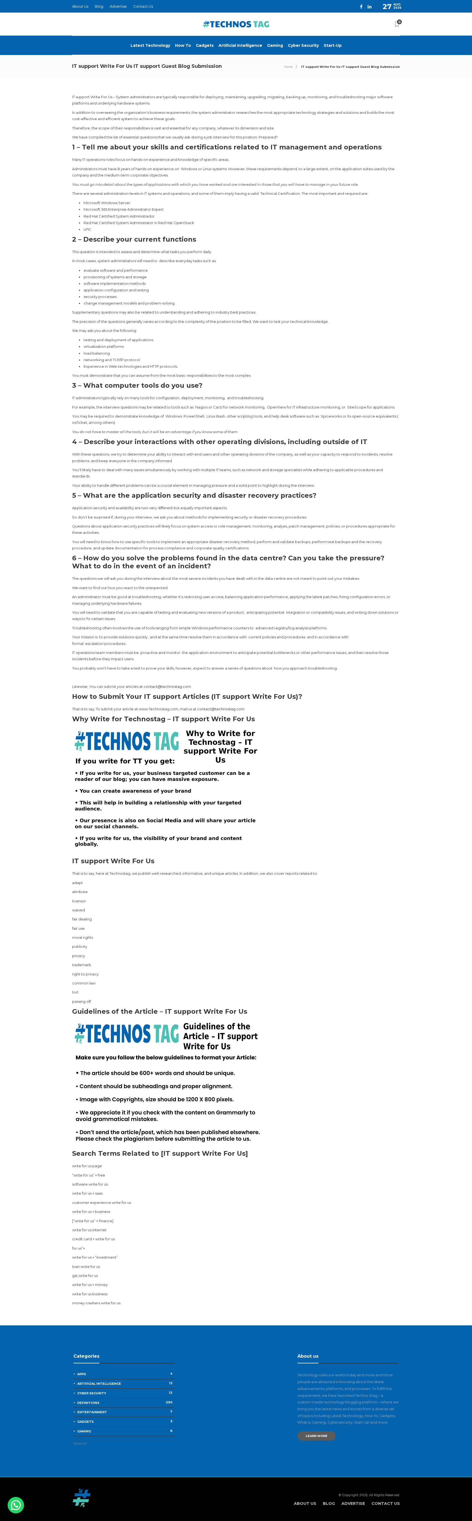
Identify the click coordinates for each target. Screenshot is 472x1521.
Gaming (275, 45)
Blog (99, 6)
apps (124, 1374)
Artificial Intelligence (240, 45)
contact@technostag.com (167, 686)
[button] (16, 1505)
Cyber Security (303, 45)
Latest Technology (150, 45)
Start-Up (333, 45)
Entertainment (124, 1412)
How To (183, 45)
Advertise (118, 6)
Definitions (124, 1402)
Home (288, 67)
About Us (80, 6)
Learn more (317, 1436)
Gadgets (205, 45)
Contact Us (143, 6)
